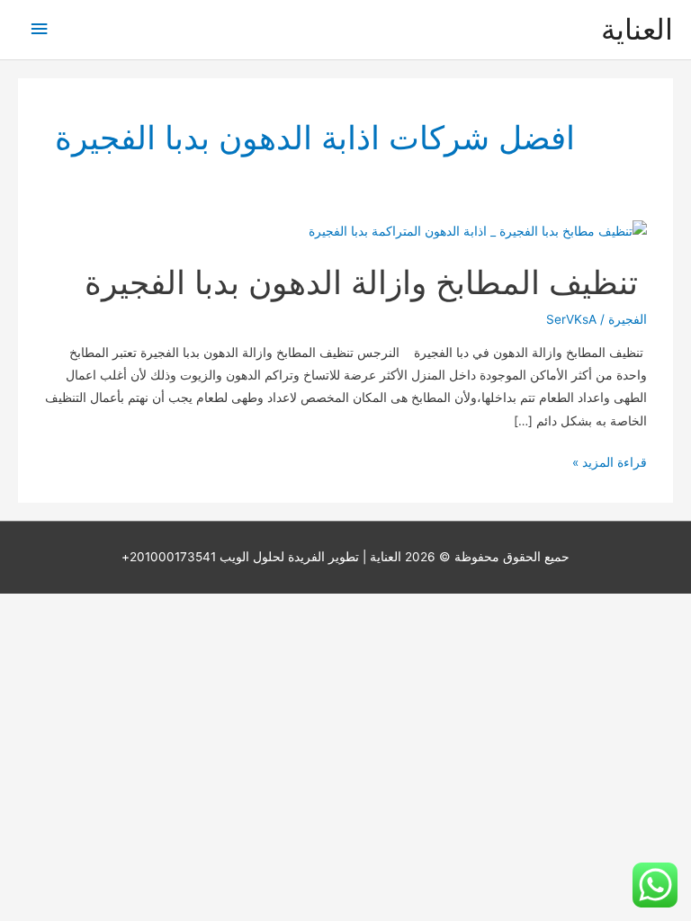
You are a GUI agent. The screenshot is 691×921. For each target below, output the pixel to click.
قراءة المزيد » (609, 464)
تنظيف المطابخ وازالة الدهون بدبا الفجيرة (366, 282)
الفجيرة (627, 319)
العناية (637, 29)
